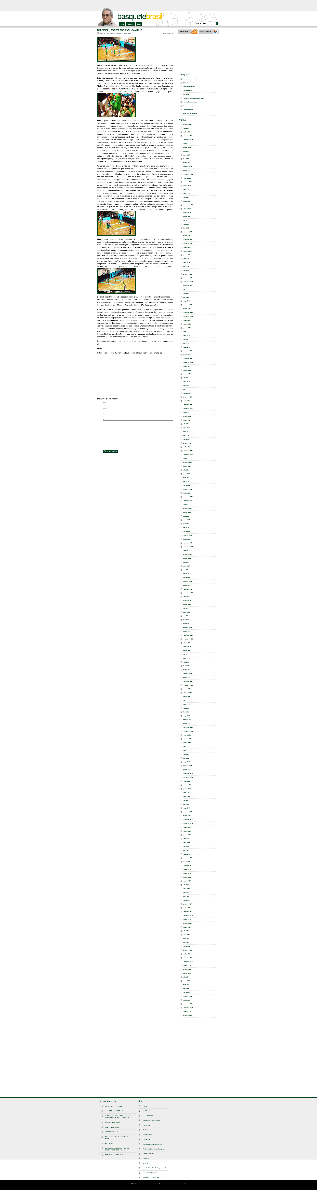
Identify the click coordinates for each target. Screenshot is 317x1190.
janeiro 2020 (186, 308)
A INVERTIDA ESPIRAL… (113, 1127)
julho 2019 (186, 331)
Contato (130, 24)
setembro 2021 (187, 251)
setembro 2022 (187, 212)
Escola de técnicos (189, 86)
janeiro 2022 (186, 235)
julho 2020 (186, 289)
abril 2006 (186, 942)
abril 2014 (186, 573)
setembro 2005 (187, 969)
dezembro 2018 (188, 358)
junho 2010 (186, 750)
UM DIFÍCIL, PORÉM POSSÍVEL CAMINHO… (121, 30)
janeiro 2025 (186, 132)
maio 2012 (186, 662)
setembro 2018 (187, 370)
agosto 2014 (187, 558)
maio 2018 (186, 385)
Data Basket (146, 1125)
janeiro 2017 (186, 447)
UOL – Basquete (148, 1115)
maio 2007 (186, 892)
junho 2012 (186, 658)
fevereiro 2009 (187, 812)
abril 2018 (186, 389)
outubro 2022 (187, 209)
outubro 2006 (187, 919)
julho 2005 (186, 977)
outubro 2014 (187, 550)
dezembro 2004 (188, 1004)
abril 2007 (186, 896)
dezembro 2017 (188, 404)
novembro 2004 (188, 1007)
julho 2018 (186, 378)
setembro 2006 (187, 923)
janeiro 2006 (186, 954)
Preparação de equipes (190, 102)
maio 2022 (186, 224)
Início (122, 24)
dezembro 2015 (188, 497)
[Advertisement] (158, 5)
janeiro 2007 (186, 908)
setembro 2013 (187, 600)
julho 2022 (186, 220)
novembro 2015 (188, 500)
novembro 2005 (188, 961)
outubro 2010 (187, 735)
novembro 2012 (188, 639)
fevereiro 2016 (187, 489)
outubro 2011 (187, 689)
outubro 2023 (187, 178)
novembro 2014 (188, 547)
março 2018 (186, 393)
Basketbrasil (146, 1130)
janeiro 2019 (186, 354)
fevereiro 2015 (187, 535)
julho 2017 (186, 424)
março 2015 (186, 531)
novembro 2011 (188, 685)
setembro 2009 (187, 785)
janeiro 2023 (186, 201)
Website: (105, 414)
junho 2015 (186, 520)
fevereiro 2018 (187, 397)
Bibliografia (186, 83)
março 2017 (186, 439)
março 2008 (186, 854)
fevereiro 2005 (187, 996)
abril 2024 (186, 159)
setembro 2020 (187, 285)
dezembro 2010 (188, 727)
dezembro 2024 (188, 136)
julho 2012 (186, 654)
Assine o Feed (183, 31)
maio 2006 (186, 938)
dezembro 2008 (188, 819)
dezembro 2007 (188, 865)
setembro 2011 (187, 693)
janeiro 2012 (186, 677)
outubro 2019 (187, 320)
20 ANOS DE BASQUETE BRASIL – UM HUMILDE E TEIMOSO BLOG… (117, 1149)
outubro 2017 (187, 412)
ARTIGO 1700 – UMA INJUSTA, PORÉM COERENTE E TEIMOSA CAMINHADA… (117, 1116)
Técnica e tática (188, 109)
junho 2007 (186, 888)
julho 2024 (186, 151)
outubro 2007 (187, 873)
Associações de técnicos (191, 79)
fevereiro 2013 (187, 627)
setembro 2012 (187, 646)
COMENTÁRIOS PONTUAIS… (114, 1155)
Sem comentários (168, 33)
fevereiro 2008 (187, 858)
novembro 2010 (188, 731)
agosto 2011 (186, 696)
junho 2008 (186, 842)
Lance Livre (146, 1139)
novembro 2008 (188, 823)
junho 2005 (186, 981)
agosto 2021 (187, 255)
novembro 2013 (188, 593)
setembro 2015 (187, 508)
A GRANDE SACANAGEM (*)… (114, 1111)
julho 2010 (186, 746)
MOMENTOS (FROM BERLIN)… (115, 1106)
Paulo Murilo (127, 33)
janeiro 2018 (186, 401)
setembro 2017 (187, 416)
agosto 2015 (187, 512)
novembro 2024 (188, 139)
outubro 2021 (187, 247)
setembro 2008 (187, 831)
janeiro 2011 (186, 723)
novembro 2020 (188, 282)
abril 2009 (186, 804)
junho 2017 (186, 427)
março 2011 (186, 716)
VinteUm (145, 1163)
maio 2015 (186, 523)
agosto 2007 (187, 881)
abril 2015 (186, 527)
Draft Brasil (146, 1111)
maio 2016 (186, 477)
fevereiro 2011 (187, 719)
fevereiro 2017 (187, 443)
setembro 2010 (187, 739)
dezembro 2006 (188, 911)
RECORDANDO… (111, 1143)
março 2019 (186, 347)
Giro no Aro (146, 1158)
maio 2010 (186, 754)
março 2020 (186, 301)
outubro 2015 (187, 504)
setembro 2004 (187, 1015)
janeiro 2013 (186, 631)
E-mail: (105, 408)
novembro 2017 (188, 408)
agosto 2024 (187, 147)
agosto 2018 (187, 374)
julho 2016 (186, 470)
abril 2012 (186, 666)
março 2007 (186, 900)
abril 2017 (186, 435)
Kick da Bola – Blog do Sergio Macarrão (155, 1168)
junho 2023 (186, 193)
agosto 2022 (187, 216)
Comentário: (106, 419)
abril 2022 (186, 228)
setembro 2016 (187, 462)
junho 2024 (186, 155)
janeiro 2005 (186, 1000)
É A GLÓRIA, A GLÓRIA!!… (113, 1122)
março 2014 (186, 577)
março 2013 (186, 623)
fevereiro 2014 (187, 581)
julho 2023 (186, 189)
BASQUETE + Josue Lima (151, 1177)
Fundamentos (187, 90)
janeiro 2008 (186, 862)
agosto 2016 (187, 466)
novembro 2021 (188, 243)
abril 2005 (186, 988)
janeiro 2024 (186, 170)
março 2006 (186, 946)
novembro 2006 (188, 915)
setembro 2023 (187, 182)
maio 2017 (186, 431)
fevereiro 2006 (187, 950)
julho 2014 (186, 562)
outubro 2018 (187, 366)
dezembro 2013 (188, 589)
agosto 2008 (187, 835)
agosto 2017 (187, 420)
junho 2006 (186, 934)
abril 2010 (186, 758)
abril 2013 (186, 620)
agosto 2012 (187, 650)
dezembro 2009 (188, 773)
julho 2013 (186, 608)
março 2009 (186, 808)
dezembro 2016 (188, 451)
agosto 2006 (187, 927)
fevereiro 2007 (187, 904)
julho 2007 (186, 885)
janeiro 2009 (186, 815)
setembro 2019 (187, 324)
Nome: (104, 402)
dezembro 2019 (188, 312)
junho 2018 (186, 381)
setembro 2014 (187, 554)
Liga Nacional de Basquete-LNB (152, 1144)
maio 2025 (186, 128)
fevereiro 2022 (187, 232)
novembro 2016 (188, 454)
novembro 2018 (188, 362)
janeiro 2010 (186, 769)
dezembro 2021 (188, 239)
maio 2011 (186, 708)
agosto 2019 (187, 328)
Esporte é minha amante (150, 1173)
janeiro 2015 (186, 539)
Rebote (145, 1106)
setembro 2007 (187, 877)
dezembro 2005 (188, 958)
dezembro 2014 (188, 543)
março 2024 (186, 162)
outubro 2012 (187, 643)
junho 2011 (186, 704)
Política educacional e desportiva (193, 98)
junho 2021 (186, 262)
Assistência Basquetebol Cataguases (154, 1149)
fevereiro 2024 (187, 166)
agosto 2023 (187, 185)
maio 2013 (186, 616)
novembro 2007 (188, 869)
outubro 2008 (187, 827)
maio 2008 (186, 846)
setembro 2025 (187, 124)
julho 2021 (186, 258)
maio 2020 (186, 293)
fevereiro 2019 (187, 351)
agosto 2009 (187, 789)
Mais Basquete (147, 1134)
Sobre (139, 24)
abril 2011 (186, 712)
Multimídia (186, 94)
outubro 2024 (187, 143)
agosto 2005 (187, 973)
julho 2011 (186, 700)
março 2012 (186, 669)
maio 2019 (186, 339)
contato (184, 1183)
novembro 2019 (188, 316)
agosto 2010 (187, 742)
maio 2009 (186, 800)
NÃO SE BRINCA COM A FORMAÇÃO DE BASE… (118, 1137)
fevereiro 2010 (187, 765)
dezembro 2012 (188, 635)
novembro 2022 (188, 205)
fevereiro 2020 (187, 305)
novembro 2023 (188, 174)
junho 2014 (186, 566)
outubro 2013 (187, 596)
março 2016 (186, 485)
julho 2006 (186, 931)
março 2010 (186, 762)
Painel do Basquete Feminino (151, 1120)
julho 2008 (186, 838)
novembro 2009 (188, 777)
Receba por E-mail (205, 31)
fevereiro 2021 (187, 274)
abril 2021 (186, 266)
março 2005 (186, 992)
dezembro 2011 (187, 681)
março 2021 (186, 270)
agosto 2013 (187, 604)
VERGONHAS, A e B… (112, 1132)
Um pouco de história (190, 113)
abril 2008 (186, 850)
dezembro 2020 (188, 278)
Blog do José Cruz (148, 1153)
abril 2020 (186, 297)
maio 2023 (186, 197)
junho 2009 (186, 796)
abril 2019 (186, 343)
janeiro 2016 (186, 493)
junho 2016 (186, 474)
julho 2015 (186, 516)
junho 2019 (186, 335)
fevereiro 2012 (187, 673)
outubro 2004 (187, 1011)
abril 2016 (186, 481)
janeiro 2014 (186, 585)
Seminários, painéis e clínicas (192, 106)
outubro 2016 (187, 458)
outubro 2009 (187, 781)
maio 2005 (186, 984)
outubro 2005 (187, 965)
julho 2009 (186, 792)
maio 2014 (186, 570)
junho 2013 (186, 612)
